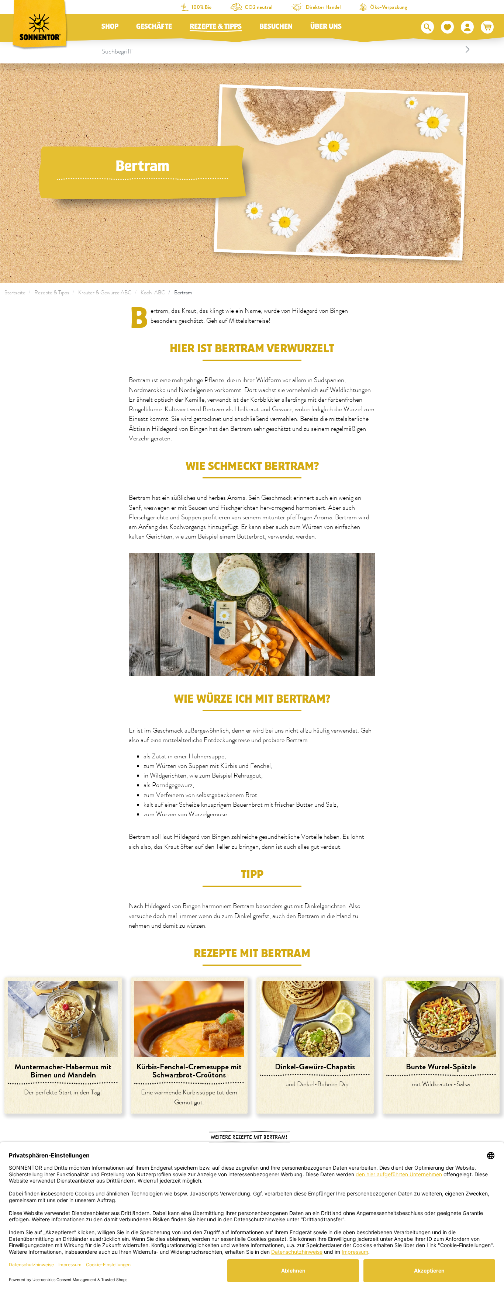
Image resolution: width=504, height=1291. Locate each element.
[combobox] (287, 49)
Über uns (326, 26)
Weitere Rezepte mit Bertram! (249, 1137)
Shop (109, 26)
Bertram (183, 293)
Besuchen (276, 26)
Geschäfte (154, 26)
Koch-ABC (153, 293)
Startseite (14, 293)
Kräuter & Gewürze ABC (105, 293)
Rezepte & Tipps (216, 26)
